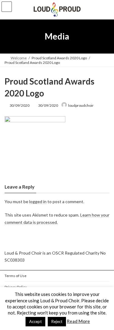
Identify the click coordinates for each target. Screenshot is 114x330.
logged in (38, 201)
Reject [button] (56, 321)
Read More (78, 321)
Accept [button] (35, 321)
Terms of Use (15, 275)
